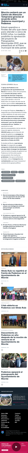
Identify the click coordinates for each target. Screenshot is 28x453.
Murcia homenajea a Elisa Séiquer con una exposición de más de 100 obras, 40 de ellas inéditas (14, 196)
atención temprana (7, 178)
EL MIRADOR (15, 395)
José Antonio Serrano (8, 180)
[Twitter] (22, 50)
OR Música (23, 445)
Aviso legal (4, 426)
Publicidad (4, 417)
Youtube (17, 420)
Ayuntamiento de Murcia (8, 175)
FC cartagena (24, 1)
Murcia (4, 202)
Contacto (17, 413)
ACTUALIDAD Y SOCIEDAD (18, 402)
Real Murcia (19, 1)
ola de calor (15, 1)
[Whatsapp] (20, 51)
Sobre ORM (4, 413)
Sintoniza (4, 415)
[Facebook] (24, 50)
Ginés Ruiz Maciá (20, 180)
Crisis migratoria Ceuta (8, 213)
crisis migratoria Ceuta (9, 1)
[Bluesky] (26, 50)
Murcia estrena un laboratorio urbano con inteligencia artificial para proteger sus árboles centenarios (13, 207)
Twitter (17, 415)
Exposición (5, 193)
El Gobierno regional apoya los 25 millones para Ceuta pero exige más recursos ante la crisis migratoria (14, 217)
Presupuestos (4, 9)
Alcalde (21, 172)
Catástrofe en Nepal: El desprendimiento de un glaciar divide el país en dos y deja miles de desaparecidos (19, 398)
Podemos (14, 172)
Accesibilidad (5, 427)
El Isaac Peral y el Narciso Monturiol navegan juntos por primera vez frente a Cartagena (14, 226)
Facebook (18, 417)
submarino (5, 222)
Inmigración (6, 232)
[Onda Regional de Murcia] (5, 4)
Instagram (18, 419)
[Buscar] (26, 5)
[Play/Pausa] (16, 446)
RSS (16, 422)
